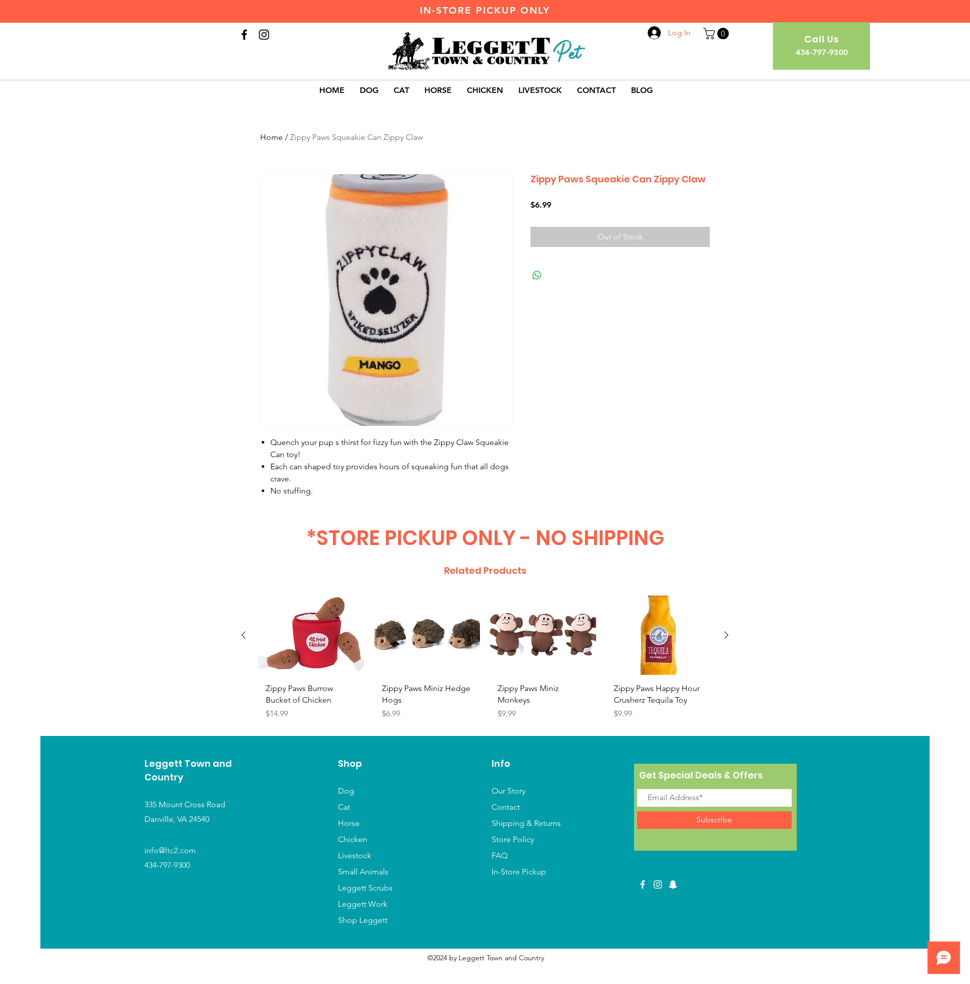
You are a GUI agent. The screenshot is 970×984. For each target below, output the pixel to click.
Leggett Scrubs (365, 888)
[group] (485, 661)
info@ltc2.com (170, 850)
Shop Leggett (364, 920)
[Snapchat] (672, 884)
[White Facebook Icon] (642, 884)
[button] (717, 33)
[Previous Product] (243, 635)
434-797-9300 (167, 865)
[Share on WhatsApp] (537, 275)
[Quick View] (311, 635)
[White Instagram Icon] (657, 884)
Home (271, 137)
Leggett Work (362, 904)
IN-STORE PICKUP (468, 10)
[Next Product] (726, 635)
